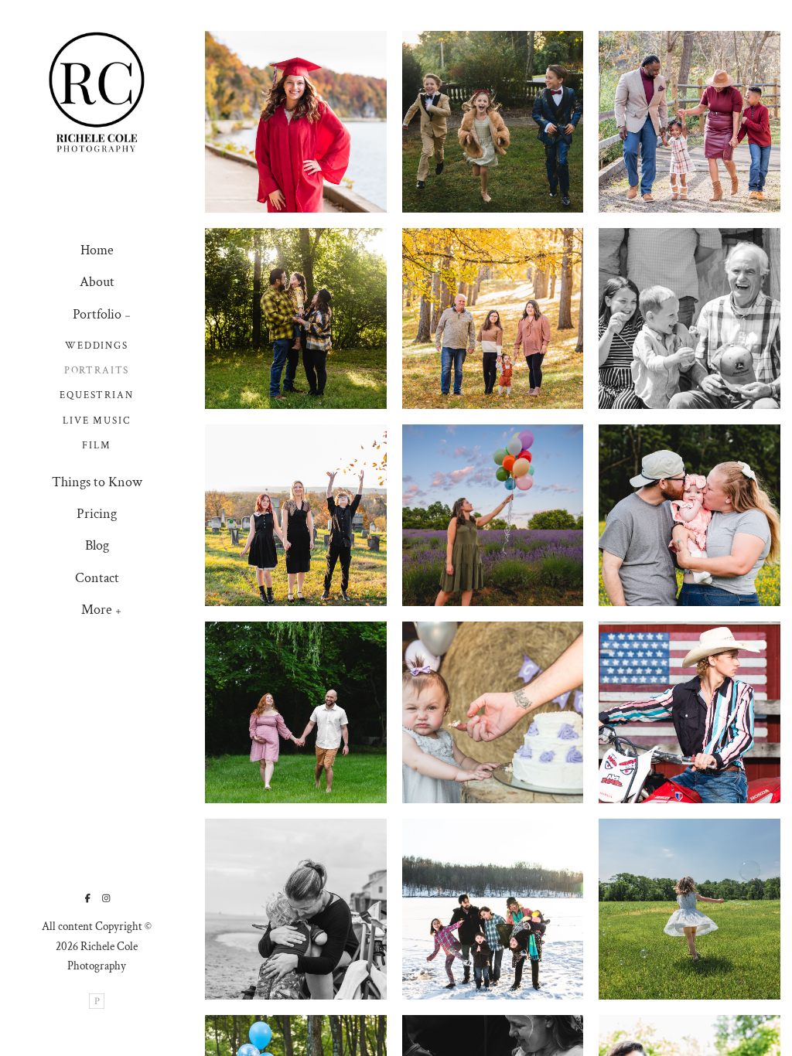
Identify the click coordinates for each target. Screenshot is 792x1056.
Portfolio (97, 314)
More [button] (96, 609)
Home (97, 250)
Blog (97, 545)
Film (96, 445)
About (97, 282)
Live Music (96, 421)
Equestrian (96, 395)
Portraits (96, 370)
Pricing (97, 514)
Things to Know (97, 482)
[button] (128, 314)
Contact (97, 578)
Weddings (96, 346)
